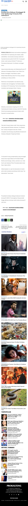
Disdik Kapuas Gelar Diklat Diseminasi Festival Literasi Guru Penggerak (7, 227)
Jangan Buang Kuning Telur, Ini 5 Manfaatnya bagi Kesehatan (15, 464)
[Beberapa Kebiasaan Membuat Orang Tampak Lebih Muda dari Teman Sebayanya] (4, 424)
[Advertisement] (14, 145)
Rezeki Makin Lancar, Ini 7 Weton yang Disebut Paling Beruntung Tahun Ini (15, 471)
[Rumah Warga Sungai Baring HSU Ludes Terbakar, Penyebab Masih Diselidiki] (4, 459)
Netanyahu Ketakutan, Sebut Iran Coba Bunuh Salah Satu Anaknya (15, 477)
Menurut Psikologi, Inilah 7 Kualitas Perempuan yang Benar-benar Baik (15, 415)
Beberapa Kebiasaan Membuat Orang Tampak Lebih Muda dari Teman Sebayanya (15, 422)
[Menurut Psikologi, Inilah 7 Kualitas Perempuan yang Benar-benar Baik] (4, 417)
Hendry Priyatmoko (9, 215)
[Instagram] (12, 494)
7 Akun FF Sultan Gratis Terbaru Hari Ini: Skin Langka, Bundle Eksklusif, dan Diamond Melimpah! (15, 442)
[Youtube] (18, 494)
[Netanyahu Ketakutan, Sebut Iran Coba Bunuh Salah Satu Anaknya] (4, 479)
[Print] (11, 220)
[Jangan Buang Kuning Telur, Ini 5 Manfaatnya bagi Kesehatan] (4, 466)
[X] (5, 220)
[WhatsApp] (8, 220)
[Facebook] (2, 220)
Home (2, 5)
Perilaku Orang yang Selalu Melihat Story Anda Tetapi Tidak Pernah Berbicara (15, 435)
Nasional (6, 5)
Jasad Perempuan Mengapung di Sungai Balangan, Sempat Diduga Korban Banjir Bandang (14, 429)
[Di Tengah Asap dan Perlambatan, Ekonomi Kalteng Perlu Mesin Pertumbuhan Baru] (4, 453)
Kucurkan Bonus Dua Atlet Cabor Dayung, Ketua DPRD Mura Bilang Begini (21, 227)
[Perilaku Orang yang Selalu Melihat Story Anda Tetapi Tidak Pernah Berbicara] (4, 436)
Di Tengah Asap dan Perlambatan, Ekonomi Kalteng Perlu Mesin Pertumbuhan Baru (14, 452)
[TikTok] (14, 494)
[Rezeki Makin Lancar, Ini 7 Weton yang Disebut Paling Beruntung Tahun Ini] (4, 472)
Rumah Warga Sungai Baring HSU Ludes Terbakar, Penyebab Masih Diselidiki (15, 458)
